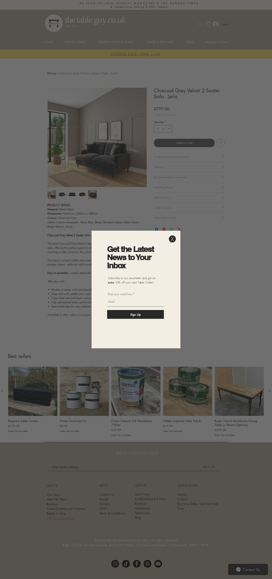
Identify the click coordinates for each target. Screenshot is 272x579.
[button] (172, 238)
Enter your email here (120, 294)
